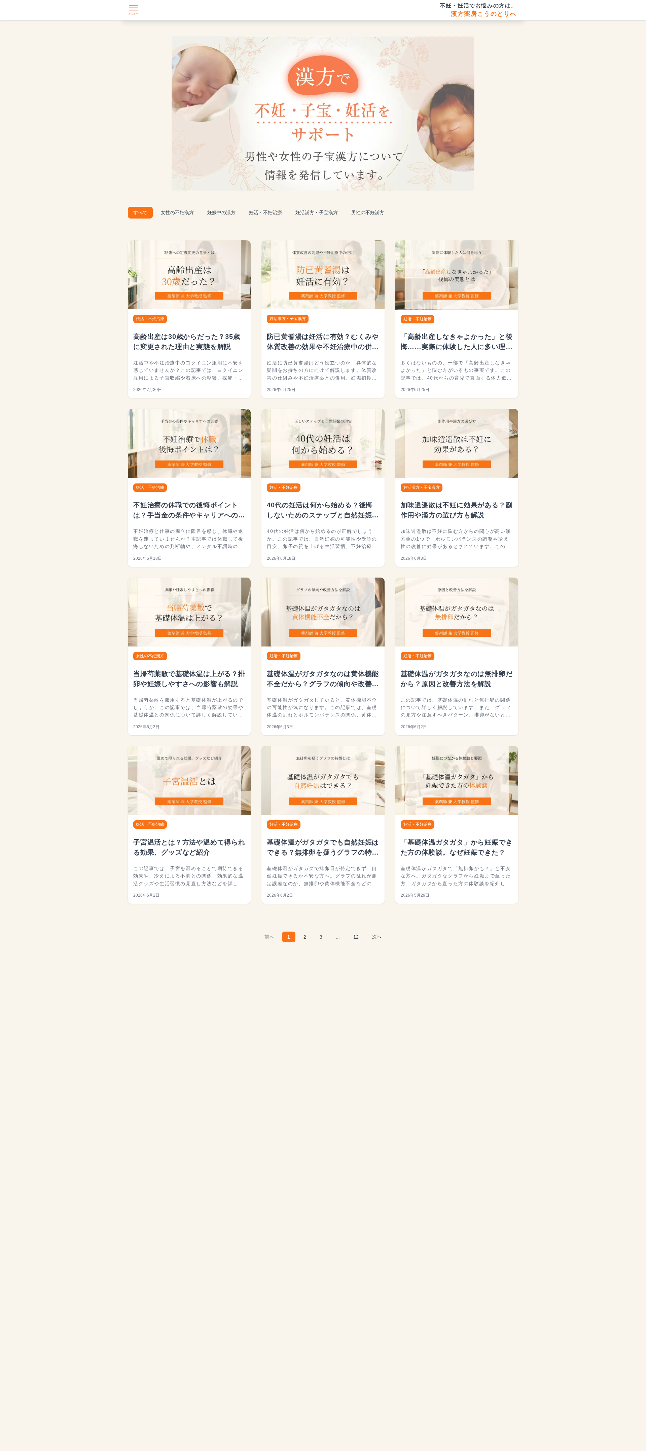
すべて (140, 212)
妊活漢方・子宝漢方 (316, 212)
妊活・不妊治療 (265, 212)
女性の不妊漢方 (177, 212)
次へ (377, 936)
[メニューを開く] (133, 10)
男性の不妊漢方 (367, 212)
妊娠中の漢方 (221, 212)
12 (356, 937)
